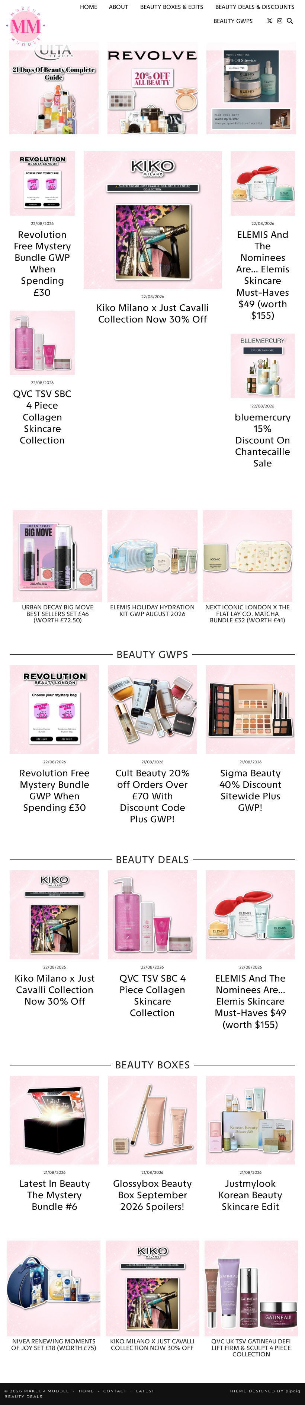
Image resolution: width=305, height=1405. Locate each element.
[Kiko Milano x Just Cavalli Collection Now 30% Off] (153, 220)
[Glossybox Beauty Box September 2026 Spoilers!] (152, 1120)
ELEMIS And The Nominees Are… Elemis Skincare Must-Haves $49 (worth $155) (262, 275)
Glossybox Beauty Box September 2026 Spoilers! (152, 1195)
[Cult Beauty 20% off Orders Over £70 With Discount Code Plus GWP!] (152, 709)
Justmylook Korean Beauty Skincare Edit (250, 1195)
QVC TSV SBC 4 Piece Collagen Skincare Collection (42, 417)
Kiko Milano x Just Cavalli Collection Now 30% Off (152, 313)
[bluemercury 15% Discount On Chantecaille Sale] (263, 366)
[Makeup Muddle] (25, 27)
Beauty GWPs (233, 20)
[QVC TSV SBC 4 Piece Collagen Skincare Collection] (42, 343)
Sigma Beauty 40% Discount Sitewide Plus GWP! (250, 790)
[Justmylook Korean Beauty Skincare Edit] (250, 1120)
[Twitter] (270, 21)
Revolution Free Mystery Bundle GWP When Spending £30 (42, 263)
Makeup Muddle (47, 1391)
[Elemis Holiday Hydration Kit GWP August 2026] (152, 556)
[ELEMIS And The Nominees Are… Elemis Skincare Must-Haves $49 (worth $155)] (263, 183)
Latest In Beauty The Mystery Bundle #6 (54, 1195)
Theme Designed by (265, 1391)
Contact (115, 1391)
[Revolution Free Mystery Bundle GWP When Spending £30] (42, 183)
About (118, 6)
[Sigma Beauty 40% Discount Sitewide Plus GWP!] (250, 709)
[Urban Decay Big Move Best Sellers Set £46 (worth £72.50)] (57, 556)
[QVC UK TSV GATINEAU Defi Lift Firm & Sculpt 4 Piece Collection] (251, 1288)
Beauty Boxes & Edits (171, 6)
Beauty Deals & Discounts (255, 6)
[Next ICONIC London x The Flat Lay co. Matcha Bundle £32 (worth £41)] (247, 556)
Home (88, 6)
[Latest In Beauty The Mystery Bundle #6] (54, 1120)
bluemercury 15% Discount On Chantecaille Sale (263, 440)
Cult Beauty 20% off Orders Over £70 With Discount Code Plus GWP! (152, 796)
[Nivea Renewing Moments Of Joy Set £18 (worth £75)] (53, 1288)
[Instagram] (279, 21)
